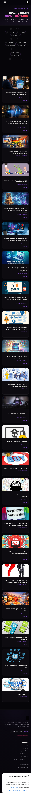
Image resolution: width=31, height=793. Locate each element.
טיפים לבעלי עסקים (16, 39)
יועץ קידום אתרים (22, 694)
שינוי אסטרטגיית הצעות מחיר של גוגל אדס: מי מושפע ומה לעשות (16, 93)
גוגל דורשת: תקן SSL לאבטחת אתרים (17, 441)
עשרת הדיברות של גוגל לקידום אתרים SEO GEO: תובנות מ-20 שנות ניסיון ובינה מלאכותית (15, 210)
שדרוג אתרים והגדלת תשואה (21, 759)
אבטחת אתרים (21, 32)
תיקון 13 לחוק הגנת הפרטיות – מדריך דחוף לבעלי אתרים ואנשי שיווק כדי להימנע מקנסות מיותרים (15, 299)
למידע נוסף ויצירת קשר (22, 736)
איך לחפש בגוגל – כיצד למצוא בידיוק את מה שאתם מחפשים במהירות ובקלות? (16, 581)
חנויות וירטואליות (16, 35)
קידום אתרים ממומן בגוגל (16, 59)
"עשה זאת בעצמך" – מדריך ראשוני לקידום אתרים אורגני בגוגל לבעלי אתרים (15, 524)
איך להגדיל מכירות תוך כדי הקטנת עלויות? (15, 468)
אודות (27, 745)
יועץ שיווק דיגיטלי (24, 748)
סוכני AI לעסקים (24, 751)
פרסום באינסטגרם (15, 49)
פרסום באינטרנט (11, 45)
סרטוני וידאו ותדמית (21, 42)
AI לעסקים (13, 29)
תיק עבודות (26, 762)
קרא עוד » (25, 100)
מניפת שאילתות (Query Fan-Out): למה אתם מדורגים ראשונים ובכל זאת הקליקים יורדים (16, 123)
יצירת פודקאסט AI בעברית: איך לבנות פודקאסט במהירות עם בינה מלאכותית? (16, 328)
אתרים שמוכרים (25, 756)
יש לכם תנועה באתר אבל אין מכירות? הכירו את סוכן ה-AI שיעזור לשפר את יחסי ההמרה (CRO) (16, 269)
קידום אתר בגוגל (16, 55)
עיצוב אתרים (9, 42)
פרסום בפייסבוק (15, 52)
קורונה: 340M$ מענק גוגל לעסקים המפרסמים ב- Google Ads (17, 385)
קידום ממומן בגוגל (24, 753)
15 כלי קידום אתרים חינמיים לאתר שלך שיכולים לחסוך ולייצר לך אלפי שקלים (16, 357)
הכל (20, 29)
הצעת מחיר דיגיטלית (23, 767)
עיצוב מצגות (22, 45)
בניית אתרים (10, 32)
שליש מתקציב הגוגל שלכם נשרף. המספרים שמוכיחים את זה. (18, 152)
